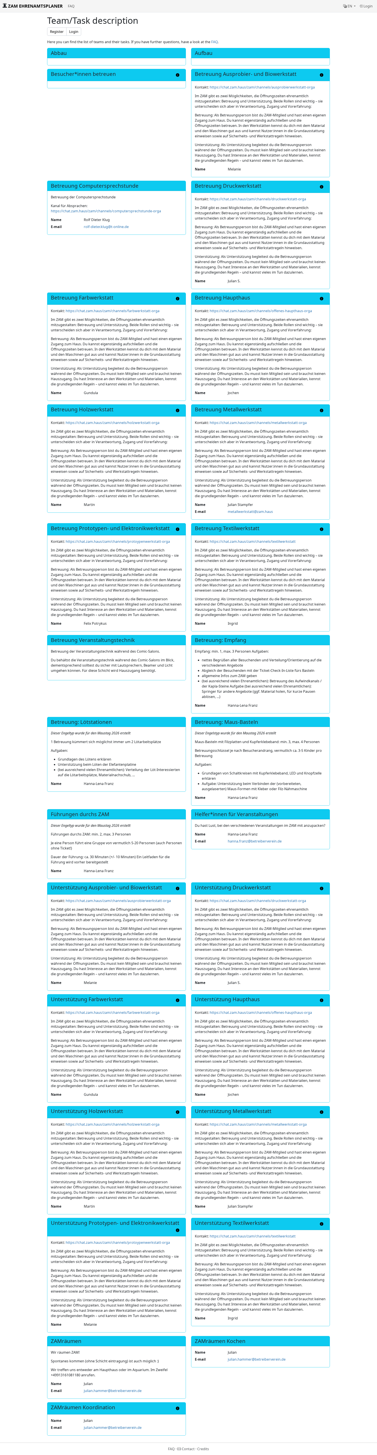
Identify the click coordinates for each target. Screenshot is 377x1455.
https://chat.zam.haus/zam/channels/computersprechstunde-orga (106, 211)
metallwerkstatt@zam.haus (250, 511)
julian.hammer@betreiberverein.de (113, 1390)
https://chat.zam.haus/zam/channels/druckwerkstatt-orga (258, 199)
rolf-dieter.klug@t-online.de (106, 226)
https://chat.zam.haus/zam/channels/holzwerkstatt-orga (112, 422)
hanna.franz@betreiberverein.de (255, 841)
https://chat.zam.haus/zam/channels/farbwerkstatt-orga (112, 310)
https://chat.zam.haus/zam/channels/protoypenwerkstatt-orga (118, 541)
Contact (188, 1448)
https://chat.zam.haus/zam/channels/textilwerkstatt (253, 541)
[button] (349, 6)
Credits (203, 1448)
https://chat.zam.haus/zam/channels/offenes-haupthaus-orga (261, 310)
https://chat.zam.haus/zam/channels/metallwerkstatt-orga (258, 422)
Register (57, 31)
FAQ (71, 6)
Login (368, 6)
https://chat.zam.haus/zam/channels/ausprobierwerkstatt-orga (262, 87)
